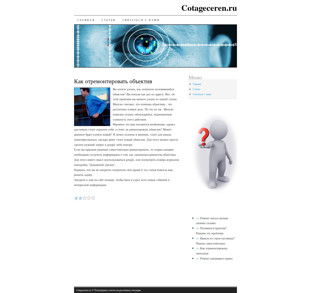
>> (198, 218)
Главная (86, 20)
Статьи (109, 20)
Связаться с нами (141, 20)
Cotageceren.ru (209, 7)
